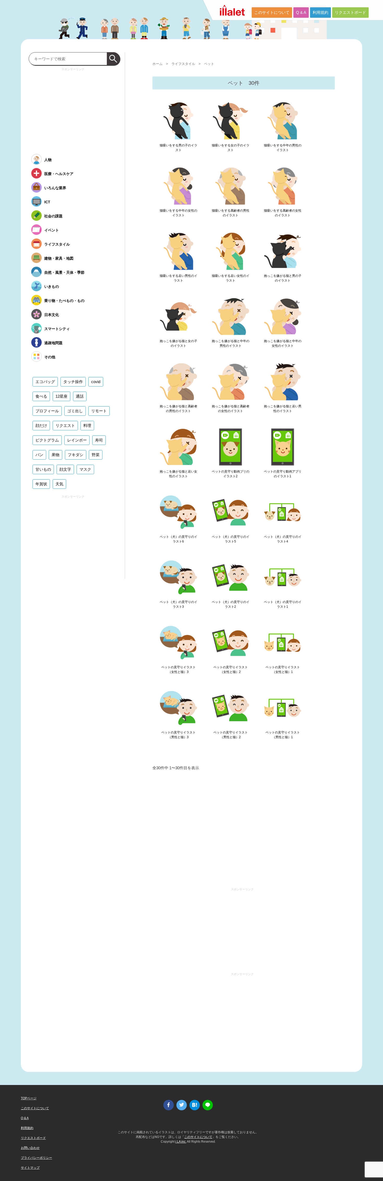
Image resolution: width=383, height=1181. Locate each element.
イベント (51, 230)
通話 (80, 396)
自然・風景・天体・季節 (64, 272)
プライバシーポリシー (36, 1158)
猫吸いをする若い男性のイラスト (178, 278)
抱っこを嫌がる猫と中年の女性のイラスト (282, 343)
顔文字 (65, 469)
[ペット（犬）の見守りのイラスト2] (230, 577)
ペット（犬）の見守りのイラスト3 (178, 604)
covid (95, 381)
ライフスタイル (183, 64)
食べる (41, 396)
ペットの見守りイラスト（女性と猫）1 (282, 669)
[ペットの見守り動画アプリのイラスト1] (282, 447)
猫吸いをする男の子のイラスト (178, 148)
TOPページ (28, 1098)
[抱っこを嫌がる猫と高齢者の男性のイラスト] (178, 381)
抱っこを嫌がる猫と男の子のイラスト (282, 278)
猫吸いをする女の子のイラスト (230, 148)
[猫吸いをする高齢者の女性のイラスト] (282, 186)
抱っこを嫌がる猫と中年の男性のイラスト (230, 343)
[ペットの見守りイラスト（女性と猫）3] (178, 642)
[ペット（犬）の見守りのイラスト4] (282, 512)
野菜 (96, 454)
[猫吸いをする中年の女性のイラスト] (178, 186)
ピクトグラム (47, 440)
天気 (59, 484)
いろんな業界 (55, 188)
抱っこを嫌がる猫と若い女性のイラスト (178, 474)
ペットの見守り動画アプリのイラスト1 (282, 474)
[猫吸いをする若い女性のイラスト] (230, 251)
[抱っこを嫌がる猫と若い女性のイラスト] (178, 447)
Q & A (301, 12)
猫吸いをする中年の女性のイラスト (178, 213)
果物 (55, 454)
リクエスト (65, 425)
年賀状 (41, 484)
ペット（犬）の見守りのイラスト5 (230, 539)
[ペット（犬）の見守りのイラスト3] (178, 577)
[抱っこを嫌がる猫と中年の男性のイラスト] (230, 316)
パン (39, 454)
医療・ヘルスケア (58, 174)
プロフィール (47, 411)
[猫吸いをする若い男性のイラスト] (178, 251)
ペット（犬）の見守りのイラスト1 (282, 604)
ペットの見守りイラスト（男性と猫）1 (282, 735)
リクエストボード (350, 12)
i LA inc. (180, 1141)
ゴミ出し (75, 411)
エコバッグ (45, 381)
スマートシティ (57, 329)
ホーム (157, 64)
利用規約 (320, 12)
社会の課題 (53, 216)
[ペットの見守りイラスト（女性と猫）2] (230, 642)
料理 (87, 425)
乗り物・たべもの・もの (64, 301)
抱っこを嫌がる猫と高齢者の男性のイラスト (178, 408)
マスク (85, 469)
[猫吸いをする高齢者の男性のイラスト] (230, 186)
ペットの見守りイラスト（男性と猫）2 (230, 735)
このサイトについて (271, 12)
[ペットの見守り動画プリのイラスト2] (230, 447)
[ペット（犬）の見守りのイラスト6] (178, 512)
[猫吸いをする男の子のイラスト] (178, 120)
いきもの (51, 286)
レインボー (77, 440)
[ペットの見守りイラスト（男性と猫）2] (230, 707)
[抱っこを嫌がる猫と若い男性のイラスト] (282, 381)
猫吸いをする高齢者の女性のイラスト (282, 213)
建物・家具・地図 (58, 258)
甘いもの (43, 469)
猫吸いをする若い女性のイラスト (230, 278)
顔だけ (41, 425)
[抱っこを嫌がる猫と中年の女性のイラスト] (282, 316)
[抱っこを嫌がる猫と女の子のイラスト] (178, 316)
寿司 (99, 440)
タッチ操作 (73, 381)
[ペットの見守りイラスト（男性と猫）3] (178, 707)
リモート (99, 411)
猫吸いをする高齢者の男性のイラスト (230, 213)
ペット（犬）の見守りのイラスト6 (178, 539)
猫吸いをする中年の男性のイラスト (282, 148)
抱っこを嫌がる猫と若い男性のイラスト (282, 408)
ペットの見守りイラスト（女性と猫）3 (178, 669)
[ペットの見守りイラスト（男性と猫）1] (282, 707)
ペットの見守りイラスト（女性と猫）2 (230, 669)
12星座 (61, 396)
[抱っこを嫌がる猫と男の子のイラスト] (282, 251)
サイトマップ (30, 1168)
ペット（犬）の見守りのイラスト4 (282, 539)
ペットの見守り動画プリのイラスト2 (230, 474)
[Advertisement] (243, 830)
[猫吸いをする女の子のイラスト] (230, 120)
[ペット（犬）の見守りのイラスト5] (230, 512)
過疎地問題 (53, 343)
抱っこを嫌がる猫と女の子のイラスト (178, 343)
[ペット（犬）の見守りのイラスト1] (282, 577)
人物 (48, 160)
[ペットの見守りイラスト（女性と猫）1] (282, 642)
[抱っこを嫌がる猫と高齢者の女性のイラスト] (230, 381)
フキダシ (75, 454)
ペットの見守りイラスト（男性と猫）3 (178, 735)
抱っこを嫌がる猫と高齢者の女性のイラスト (230, 408)
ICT (47, 202)
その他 (49, 357)
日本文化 (51, 315)
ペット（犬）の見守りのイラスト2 (230, 604)
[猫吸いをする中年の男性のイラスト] (282, 120)
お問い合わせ (30, 1148)
